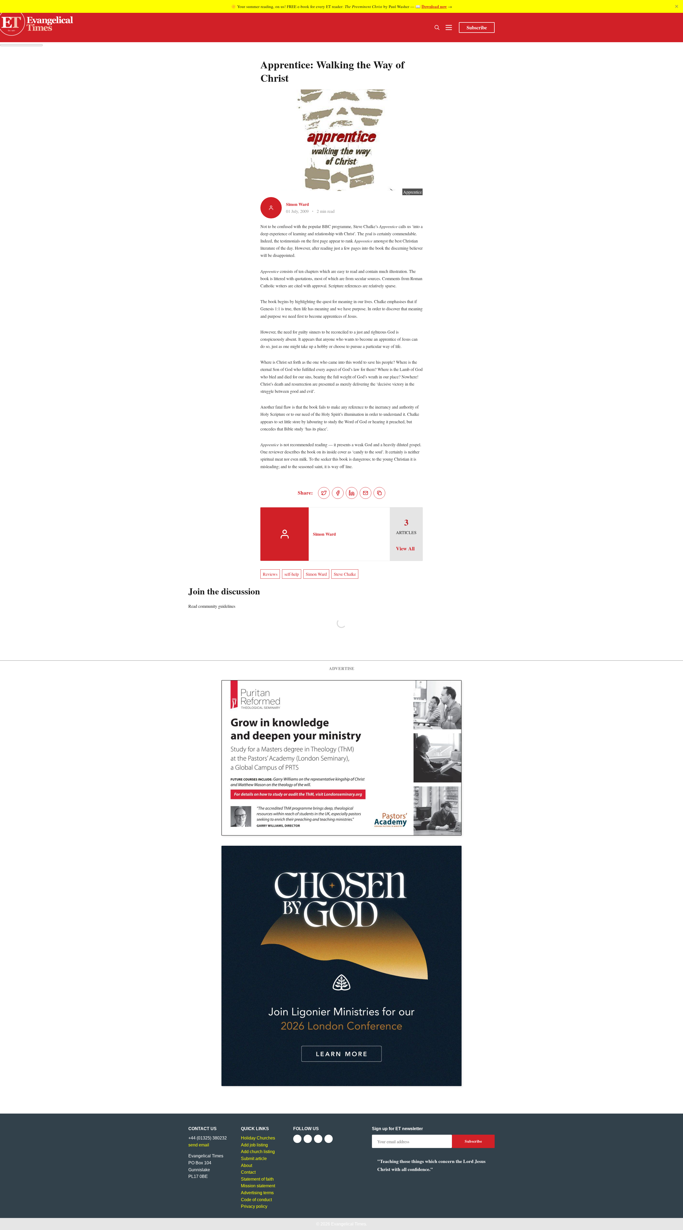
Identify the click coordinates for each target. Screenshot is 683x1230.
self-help (291, 574)
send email (198, 1145)
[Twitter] (308, 1139)
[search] (437, 27)
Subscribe (477, 27)
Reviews (270, 574)
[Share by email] (365, 493)
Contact (248, 1172)
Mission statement (258, 1186)
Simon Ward (297, 204)
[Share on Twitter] (324, 493)
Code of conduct (256, 1199)
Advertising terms (257, 1192)
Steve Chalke (345, 574)
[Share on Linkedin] (352, 493)
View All (405, 548)
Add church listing (258, 1151)
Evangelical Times (348, 1224)
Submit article (254, 1158)
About (246, 1165)
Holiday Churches (258, 1138)
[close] (676, 6)
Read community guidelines (211, 606)
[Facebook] (297, 1139)
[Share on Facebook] (338, 493)
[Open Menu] (448, 27)
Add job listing (254, 1145)
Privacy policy (254, 1206)
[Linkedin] (328, 1139)
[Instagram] (318, 1139)
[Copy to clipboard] (379, 493)
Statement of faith (257, 1179)
